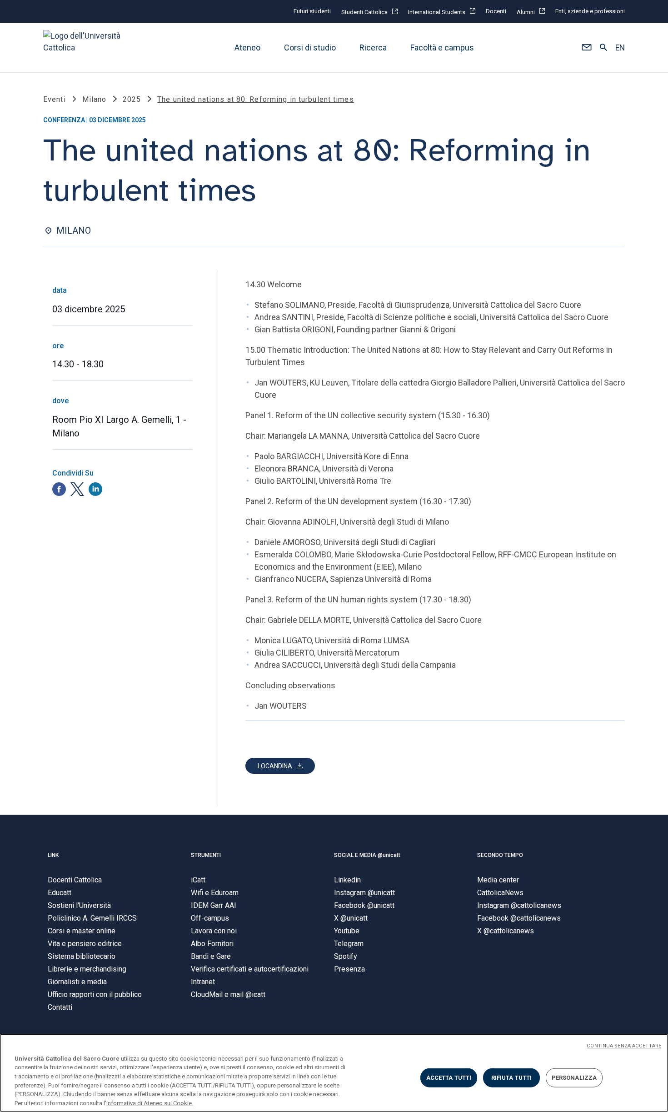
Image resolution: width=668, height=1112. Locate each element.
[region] (334, 1073)
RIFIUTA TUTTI (511, 1077)
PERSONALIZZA (574, 1077)
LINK (53, 855)
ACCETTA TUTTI (449, 1077)
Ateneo (247, 47)
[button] (586, 47)
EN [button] (620, 47)
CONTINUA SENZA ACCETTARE (624, 1046)
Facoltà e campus (442, 47)
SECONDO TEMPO (500, 855)
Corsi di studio (310, 47)
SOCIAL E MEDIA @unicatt (367, 855)
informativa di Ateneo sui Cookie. (149, 1102)
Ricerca (373, 47)
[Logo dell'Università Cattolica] (86, 47)
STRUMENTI (206, 855)
